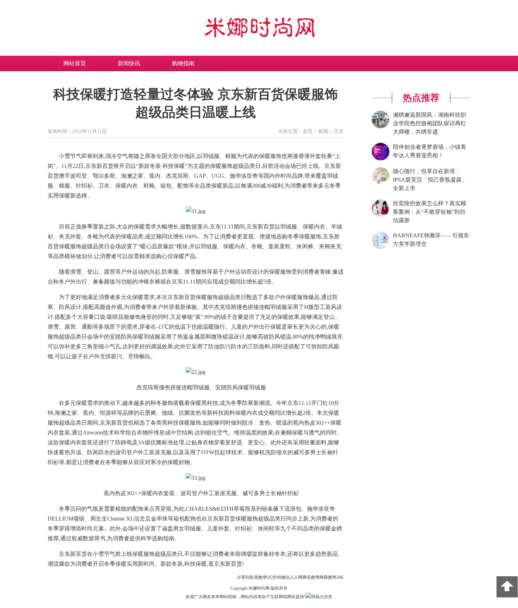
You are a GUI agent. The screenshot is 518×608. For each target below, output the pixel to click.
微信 (285, 577)
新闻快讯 (129, 63)
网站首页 (74, 63)
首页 (308, 131)
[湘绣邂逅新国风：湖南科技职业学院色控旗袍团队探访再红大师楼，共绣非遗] (380, 126)
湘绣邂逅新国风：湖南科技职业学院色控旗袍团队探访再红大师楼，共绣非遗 (429, 123)
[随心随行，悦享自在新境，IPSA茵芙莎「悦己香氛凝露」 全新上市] (380, 183)
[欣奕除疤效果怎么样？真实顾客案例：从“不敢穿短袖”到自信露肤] (380, 215)
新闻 (323, 131)
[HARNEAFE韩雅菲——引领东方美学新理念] (380, 247)
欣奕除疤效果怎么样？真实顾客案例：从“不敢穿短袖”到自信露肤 (429, 211)
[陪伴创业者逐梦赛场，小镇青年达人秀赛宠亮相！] (380, 159)
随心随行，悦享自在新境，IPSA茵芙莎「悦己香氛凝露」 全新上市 (430, 179)
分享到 (243, 577)
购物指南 (183, 63)
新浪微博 (257, 577)
